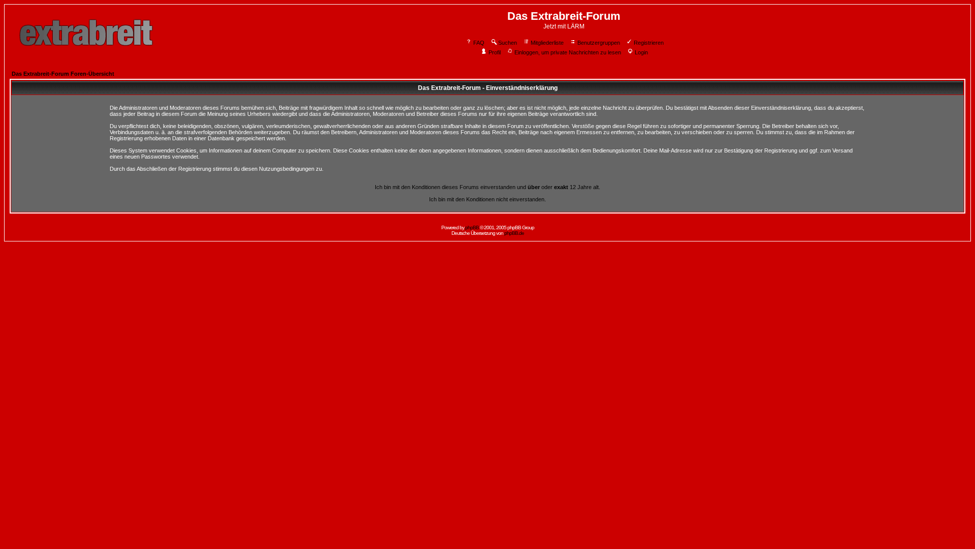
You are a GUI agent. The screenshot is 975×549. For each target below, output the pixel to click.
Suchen (507, 43)
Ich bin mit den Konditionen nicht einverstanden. (487, 199)
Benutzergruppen (598, 43)
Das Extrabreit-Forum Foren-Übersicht (63, 74)
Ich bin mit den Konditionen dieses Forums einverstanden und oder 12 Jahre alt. (487, 187)
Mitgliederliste (547, 43)
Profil (495, 52)
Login (641, 52)
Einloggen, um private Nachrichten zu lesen (567, 52)
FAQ (478, 43)
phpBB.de (514, 233)
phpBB (472, 227)
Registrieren (649, 43)
